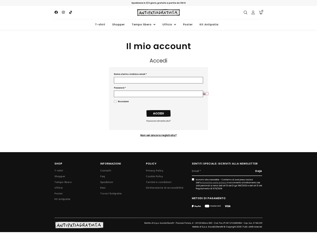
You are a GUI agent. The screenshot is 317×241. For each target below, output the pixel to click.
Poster (188, 24)
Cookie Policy (154, 176)
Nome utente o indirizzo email (130, 74)
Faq (102, 176)
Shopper (118, 24)
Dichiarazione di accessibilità (164, 187)
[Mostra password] (206, 93)
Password (120, 87)
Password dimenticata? (158, 121)
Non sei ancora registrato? (158, 135)
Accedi (158, 113)
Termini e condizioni (158, 182)
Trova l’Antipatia (111, 193)
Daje (258, 171)
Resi (102, 187)
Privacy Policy (154, 170)
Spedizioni (106, 182)
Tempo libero (142, 24)
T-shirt (100, 24)
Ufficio (167, 24)
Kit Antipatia (209, 24)
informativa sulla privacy (213, 182)
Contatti (105, 170)
